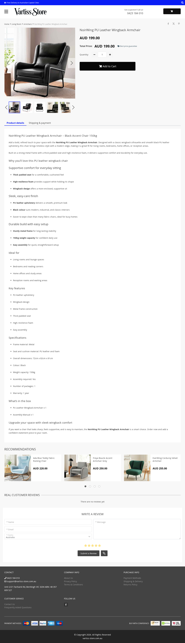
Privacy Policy (70, 581)
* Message (100, 522)
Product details (15, 122)
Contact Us (9, 604)
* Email (10, 529)
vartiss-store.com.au (92, 638)
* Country (10, 535)
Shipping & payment (40, 122)
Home (6, 24)
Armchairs (28, 24)
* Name (10, 522)
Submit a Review (89, 553)
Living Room (16, 24)
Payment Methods (132, 578)
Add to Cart (109, 66)
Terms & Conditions (73, 584)
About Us (68, 578)
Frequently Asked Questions (18, 607)
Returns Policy (130, 584)
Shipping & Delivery (133, 581)
